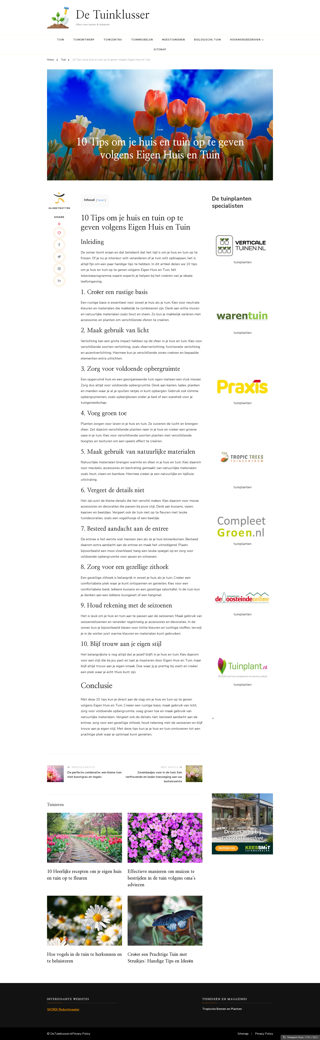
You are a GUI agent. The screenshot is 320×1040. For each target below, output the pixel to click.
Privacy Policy (81, 1034)
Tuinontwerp (83, 39)
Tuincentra (113, 39)
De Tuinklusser (112, 15)
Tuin (60, 39)
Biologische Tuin (207, 39)
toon (101, 200)
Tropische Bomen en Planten (222, 1009)
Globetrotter (59, 208)
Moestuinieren (173, 39)
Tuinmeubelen (142, 39)
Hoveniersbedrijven (245, 39)
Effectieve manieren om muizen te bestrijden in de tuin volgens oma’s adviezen (161, 878)
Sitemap (160, 49)
